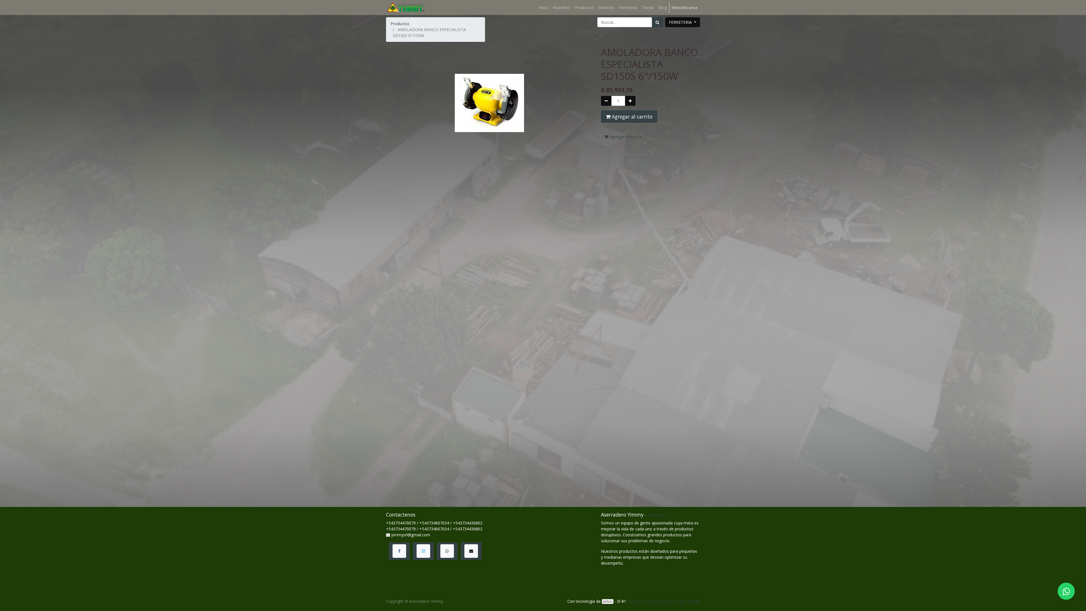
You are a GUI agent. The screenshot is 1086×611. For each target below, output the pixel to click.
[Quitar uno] (606, 101)
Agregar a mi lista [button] (625, 136)
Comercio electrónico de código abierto (663, 601)
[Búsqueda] (657, 22)
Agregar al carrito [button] (631, 116)
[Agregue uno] (630, 101)
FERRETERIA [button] (681, 22)
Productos (400, 23)
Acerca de (657, 515)
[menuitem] (543, 7)
